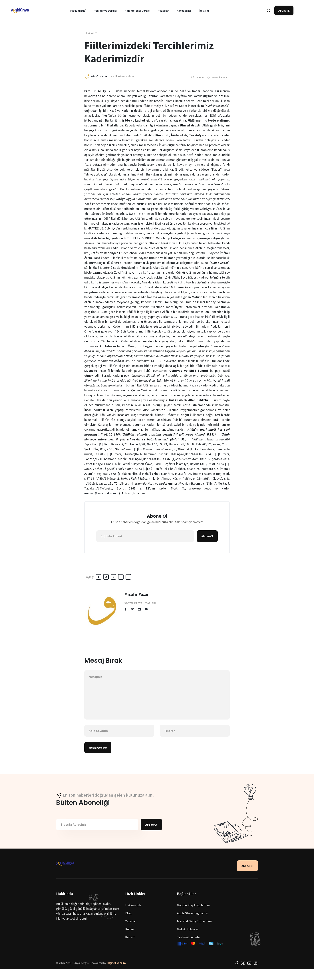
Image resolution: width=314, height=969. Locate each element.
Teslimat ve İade (188, 937)
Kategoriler (184, 10)
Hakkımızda (77, 10)
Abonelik (283, 10)
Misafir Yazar (136, 594)
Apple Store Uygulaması (193, 913)
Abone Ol (207, 536)
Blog (128, 913)
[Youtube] (249, 963)
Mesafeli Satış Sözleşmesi (194, 921)
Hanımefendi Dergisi (137, 10)
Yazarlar (163, 10)
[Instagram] (255, 963)
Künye (129, 929)
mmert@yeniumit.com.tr (102, 493)
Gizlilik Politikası (188, 929)
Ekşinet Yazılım (116, 963)
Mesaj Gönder (98, 747)
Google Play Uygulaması (193, 905)
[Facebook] (236, 963)
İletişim (204, 10)
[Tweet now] (243, 963)
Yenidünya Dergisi (105, 10)
